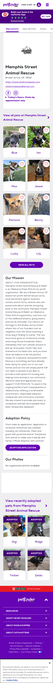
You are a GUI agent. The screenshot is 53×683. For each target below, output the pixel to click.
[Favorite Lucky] (21, 231)
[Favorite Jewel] (46, 163)
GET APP (46, 16)
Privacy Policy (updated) (19, 649)
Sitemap (38, 643)
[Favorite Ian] (46, 130)
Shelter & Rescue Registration (20, 643)
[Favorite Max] (21, 163)
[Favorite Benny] (46, 197)
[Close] (50, 663)
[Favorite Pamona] (21, 197)
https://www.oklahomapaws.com (22, 82)
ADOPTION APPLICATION (23, 447)
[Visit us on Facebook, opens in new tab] (8, 93)
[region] (26, 671)
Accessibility (36, 649)
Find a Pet (26, 5)
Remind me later (17, 21)
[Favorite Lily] (46, 231)
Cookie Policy (13, 652)
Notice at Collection (32, 646)
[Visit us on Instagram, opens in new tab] (15, 93)
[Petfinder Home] (11, 5)
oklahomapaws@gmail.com (19, 86)
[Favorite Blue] (21, 130)
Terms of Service (16, 646)
